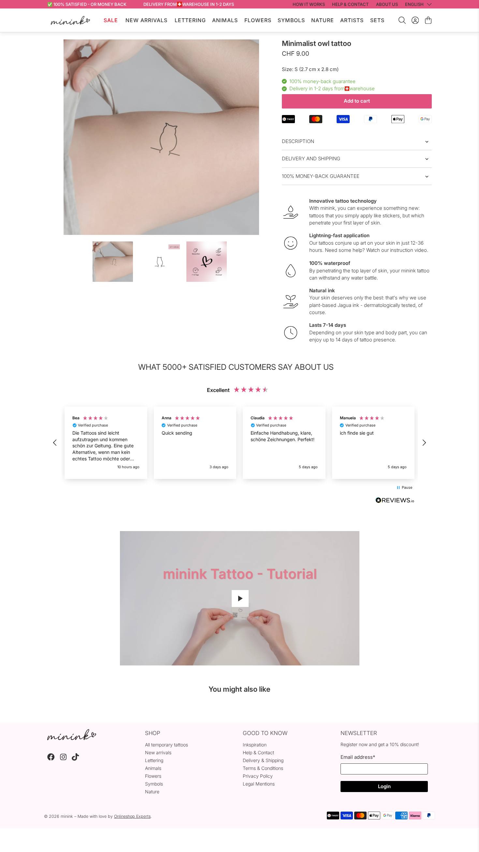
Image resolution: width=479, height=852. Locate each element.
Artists (352, 20)
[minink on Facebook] (51, 759)
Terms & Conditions (263, 768)
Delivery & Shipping (263, 760)
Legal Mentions (259, 784)
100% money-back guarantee (320, 176)
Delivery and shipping (311, 158)
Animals (225, 20)
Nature (322, 20)
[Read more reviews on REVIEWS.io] (394, 501)
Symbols (291, 20)
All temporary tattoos (166, 744)
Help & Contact (258, 752)
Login (384, 786)
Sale (111, 20)
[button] (55, 443)
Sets (377, 20)
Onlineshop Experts (132, 816)
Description (298, 141)
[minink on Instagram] (63, 759)
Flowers (257, 20)
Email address (358, 757)
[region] (239, 442)
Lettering (190, 20)
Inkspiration (255, 744)
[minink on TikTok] (75, 759)
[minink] (70, 20)
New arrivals (158, 752)
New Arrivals (146, 20)
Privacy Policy (258, 776)
